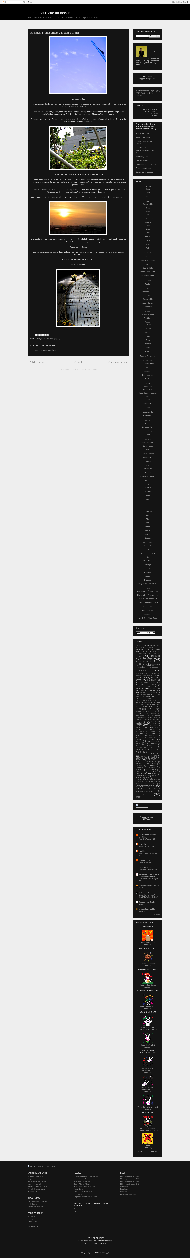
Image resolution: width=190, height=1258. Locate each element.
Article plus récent (39, 362)
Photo (148, 201)
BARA (155, 651)
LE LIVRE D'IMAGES (152, 112)
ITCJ (75, 1211)
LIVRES (139, 725)
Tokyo (148, 348)
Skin (148, 264)
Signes (147, 576)
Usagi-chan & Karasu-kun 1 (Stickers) (147, 1108)
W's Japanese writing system (37, 1181)
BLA (38, 339)
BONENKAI (154, 664)
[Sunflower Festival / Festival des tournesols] (78, 169)
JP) (155, 1030)
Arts (147, 508)
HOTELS (157, 702)
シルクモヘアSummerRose (148, 869)
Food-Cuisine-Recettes (148, 393)
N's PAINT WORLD (153, 114)
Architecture (147, 511)
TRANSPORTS (141, 776)
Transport (147, 461)
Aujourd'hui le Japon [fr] (35, 1206)
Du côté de (148, 318)
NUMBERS (139, 737)
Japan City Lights (147, 219)
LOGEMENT (153, 725)
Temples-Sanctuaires (148, 356)
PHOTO (150, 750)
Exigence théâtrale (145, 862)
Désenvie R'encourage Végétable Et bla (54, 32)
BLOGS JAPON (141, 664)
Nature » (148, 222)
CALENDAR (150, 666)
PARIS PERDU (151, 744)
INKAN (158, 704)
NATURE (139, 733)
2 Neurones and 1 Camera (149, 886)
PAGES (138, 742)
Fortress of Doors (146, 893)
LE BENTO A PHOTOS (151, 110)
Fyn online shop (145, 867)
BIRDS (154, 653)
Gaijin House (148, 446)
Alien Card (148, 469)
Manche (141, 888)
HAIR (156, 700)
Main (148, 225)
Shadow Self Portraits (148, 260)
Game (148, 435)
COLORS (45, 339)
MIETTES (145, 727)
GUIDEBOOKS (140, 700)
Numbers (147, 253)
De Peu (148, 186)
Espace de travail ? (143, 134)
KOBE (138, 719)
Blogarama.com (33, 1226)
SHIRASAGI (139, 768)
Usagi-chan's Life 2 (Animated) (148, 1046)
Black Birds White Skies (148, 618)
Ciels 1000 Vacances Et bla (146, 164)
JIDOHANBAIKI (140, 715)
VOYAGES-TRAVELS (145, 786)
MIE (137, 727)
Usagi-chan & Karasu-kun (148, 584)
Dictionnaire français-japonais (37, 1186)
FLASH (138, 686)
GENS (154, 697)
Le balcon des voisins (144, 147)
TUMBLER (156, 116)
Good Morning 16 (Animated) (148, 943)
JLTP (148, 569)
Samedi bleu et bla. (143, 137)
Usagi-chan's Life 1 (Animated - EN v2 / (147, 1029)
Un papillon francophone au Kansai (85, 1197)
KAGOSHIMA (142, 717)
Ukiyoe (147, 534)
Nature (147, 423)
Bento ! (147, 284)
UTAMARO (153, 781)
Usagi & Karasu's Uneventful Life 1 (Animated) (147, 1070)
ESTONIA (144, 682)
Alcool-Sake (147, 389)
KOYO (158, 719)
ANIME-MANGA (147, 647)
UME (148, 778)
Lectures (148, 407)
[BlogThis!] (39, 335)
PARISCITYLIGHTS (142, 748)
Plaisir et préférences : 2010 (129, 1181)
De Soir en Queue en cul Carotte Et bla (145, 152)
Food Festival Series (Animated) (148, 986)
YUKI (152, 791)
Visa (148, 499)
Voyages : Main (148, 314)
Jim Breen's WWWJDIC (36, 1176)
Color (148, 208)
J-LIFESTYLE (146, 706)
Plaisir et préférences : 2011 (129, 1184)
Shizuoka (142, 911)
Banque (148, 473)
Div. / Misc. (148, 280)
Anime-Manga (148, 431)
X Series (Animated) (148, 1147)
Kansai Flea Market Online (83, 1191)
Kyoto (148, 340)
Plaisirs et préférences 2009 (147, 595)
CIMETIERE (154, 668)
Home (148, 189)
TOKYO (154, 774)
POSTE (154, 756)
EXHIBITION (155, 682)
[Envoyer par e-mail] (36, 335)
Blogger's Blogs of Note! (148, 79)
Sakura (148, 237)
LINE (154, 723)
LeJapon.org (32, 1216)
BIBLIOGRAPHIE (141, 653)
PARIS (147, 742)
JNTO (76, 1209)
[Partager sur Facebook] (44, 335)
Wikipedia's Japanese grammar (38, 1179)
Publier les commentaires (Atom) (84, 369)
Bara (148, 240)
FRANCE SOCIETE (143, 694)
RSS (148, 197)
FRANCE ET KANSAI (148, 692)
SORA (154, 770)
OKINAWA (152, 738)
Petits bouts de (147, 375)
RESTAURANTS (141, 758)
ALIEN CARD (155, 645)
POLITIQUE (155, 754)
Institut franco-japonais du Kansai (85, 1186)
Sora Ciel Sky (148, 268)
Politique (148, 492)
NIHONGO (139, 736)
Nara (148, 336)
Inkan (148, 484)
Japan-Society (147, 303)
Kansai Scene (78, 1189)
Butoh (148, 515)
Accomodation (147, 442)
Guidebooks (147, 458)
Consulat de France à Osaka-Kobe (86, 1176)
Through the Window (143, 168)
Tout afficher (156, 914)
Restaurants (147, 416)
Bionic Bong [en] (33, 1204)
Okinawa (148, 344)
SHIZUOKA (152, 768)
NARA (153, 731)
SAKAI (138, 760)
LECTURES (140, 723)
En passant (148, 307)
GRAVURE (151, 698)
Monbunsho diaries (80, 1214)
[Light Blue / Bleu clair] (78, 94)
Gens (148, 215)
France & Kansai (148, 454)
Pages (147, 257)
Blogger (106, 1252)
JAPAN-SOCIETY (143, 709)
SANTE (138, 762)
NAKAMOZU (140, 731)
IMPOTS (150, 704)
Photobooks (147, 403)
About (148, 193)
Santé (148, 495)
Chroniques (147, 361)
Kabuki (147, 527)
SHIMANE (151, 766)
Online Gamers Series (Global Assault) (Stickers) (148, 1129)
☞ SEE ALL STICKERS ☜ (148, 1152)
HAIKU (150, 700)
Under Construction (147, 272)
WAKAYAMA (140, 788)
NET (153, 734)
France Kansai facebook (82, 1181)
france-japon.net (33, 1219)
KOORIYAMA (147, 719)
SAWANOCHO (151, 762)
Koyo (148, 244)
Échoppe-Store (148, 427)
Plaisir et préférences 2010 (148, 599)
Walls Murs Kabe (147, 276)
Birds (148, 229)
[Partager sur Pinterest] (47, 335)
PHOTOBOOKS (141, 752)
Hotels (147, 450)
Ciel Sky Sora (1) (142, 160)
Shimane (148, 325)
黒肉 (148, 367)
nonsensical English (148, 91)
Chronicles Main (148, 364)
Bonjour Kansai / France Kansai (84, 1179)
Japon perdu (148, 412)
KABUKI (157, 715)
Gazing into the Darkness (147, 846)
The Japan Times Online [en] (37, 1201)
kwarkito (142, 851)
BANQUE (144, 651)
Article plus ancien (117, 362)
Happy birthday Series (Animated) (148, 1007)
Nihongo (148, 565)
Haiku (148, 523)
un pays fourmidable (147, 909)
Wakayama (148, 329)
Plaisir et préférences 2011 (148, 603)
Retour (147, 379)
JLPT (150, 715)
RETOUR (154, 758)
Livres (148, 400)
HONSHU (147, 702)
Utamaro (148, 538)
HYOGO (141, 704)
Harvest (141, 904)
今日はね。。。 (56, 339)
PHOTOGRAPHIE (141, 754)
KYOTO (142, 721)
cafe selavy (143, 844)
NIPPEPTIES (153, 736)
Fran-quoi (148, 580)
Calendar (147, 546)
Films (148, 519)
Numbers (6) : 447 (142, 157)
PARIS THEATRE (144, 746)
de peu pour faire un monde (49, 13)
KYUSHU (153, 721)
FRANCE (156, 691)
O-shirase (148, 572)
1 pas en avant (144, 860)
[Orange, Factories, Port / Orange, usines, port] (78, 234)
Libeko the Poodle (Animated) (148, 965)
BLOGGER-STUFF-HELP (145, 662)
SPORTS (139, 772)
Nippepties (148, 371)
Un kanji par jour (33, 1191)
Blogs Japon (148, 561)
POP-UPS (143, 756)
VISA (153, 784)
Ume (148, 233)
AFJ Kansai (78, 1194)
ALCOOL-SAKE (141, 645)
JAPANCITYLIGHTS (142, 711)
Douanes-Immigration (148, 476)
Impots (147, 480)
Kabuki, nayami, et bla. (144, 172)
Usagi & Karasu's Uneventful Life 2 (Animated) (147, 1090)
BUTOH (138, 666)
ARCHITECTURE (142, 650)
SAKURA (151, 760)
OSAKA (138, 740)
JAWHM (148, 488)
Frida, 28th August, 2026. (147, 839)
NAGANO (152, 729)
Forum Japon (32, 1221)
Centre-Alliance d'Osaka (82, 1184)
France (147, 352)
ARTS (158, 650)
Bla (148, 289)
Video (148, 549)
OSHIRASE (152, 740)
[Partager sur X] (41, 335)
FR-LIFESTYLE (155, 688)
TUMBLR (155, 776)
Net (148, 557)
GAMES (146, 696)
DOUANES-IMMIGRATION (144, 675)
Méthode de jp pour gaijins (36, 1189)
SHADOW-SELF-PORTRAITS (146, 764)
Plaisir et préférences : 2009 (129, 1179)
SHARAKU (139, 766)
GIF (137, 698)
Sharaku (148, 531)
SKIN (147, 770)
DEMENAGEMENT (142, 673)
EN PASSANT (153, 680)
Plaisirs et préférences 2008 (147, 591)
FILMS (141, 685)
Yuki (148, 248)
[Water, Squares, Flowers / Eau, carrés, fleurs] (78, 326)
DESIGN (154, 673)
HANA (138, 702)
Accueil (78, 362)
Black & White (148, 204)
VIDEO (139, 784)
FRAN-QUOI (144, 690)
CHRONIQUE (141, 668)
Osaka (147, 332)
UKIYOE (138, 778)
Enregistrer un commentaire (44, 350)
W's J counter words (34, 1184)
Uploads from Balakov (147, 902)
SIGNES (138, 770)
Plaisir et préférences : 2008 (129, 1176)
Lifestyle (148, 384)
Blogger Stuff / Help (148, 553)
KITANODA (153, 717)
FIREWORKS (152, 685)
